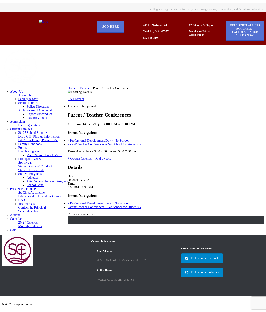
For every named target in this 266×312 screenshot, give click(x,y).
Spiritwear (25, 162)
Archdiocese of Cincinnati (35, 110)
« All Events (76, 99)
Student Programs (30, 174)
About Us (16, 91)
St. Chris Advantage (31, 192)
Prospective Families (23, 188)
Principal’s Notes (29, 159)
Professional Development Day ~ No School (98, 140)
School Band (35, 185)
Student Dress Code (31, 170)
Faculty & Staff (28, 99)
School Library (28, 102)
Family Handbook (30, 144)
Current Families (21, 129)
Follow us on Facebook (205, 258)
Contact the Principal (32, 207)
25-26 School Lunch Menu (44, 155)
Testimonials (26, 203)
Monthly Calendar (30, 226)
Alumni (15, 215)
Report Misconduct (39, 114)
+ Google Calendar (80, 158)
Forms (22, 147)
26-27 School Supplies (33, 132)
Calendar (16, 218)
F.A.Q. (22, 200)
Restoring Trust (37, 117)
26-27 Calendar (28, 222)
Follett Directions (38, 106)
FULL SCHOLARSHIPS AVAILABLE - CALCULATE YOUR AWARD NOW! (245, 30)
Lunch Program (28, 151)
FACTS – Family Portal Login (38, 140)
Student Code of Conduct (35, 166)
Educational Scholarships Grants (39, 196)
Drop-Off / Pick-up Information (39, 136)
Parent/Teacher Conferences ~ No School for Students (104, 144)
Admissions (17, 121)
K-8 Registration (29, 125)
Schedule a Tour (29, 211)
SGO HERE (110, 26)
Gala (13, 230)
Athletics (32, 177)
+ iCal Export (102, 158)
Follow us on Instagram (205, 272)
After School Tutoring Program (47, 181)
